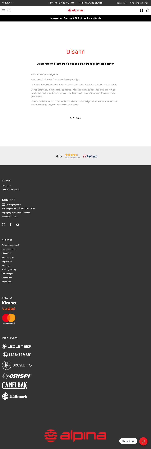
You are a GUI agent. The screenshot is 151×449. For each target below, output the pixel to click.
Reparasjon (7, 261)
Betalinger (6, 265)
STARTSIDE (75, 118)
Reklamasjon (7, 274)
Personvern (7, 278)
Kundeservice (122, 3)
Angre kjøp (6, 282)
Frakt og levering (9, 269)
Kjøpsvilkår (6, 253)
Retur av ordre (8, 257)
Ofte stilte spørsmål (139, 3)
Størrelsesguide (9, 249)
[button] (75, 156)
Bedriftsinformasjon (10, 190)
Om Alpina (6, 185)
